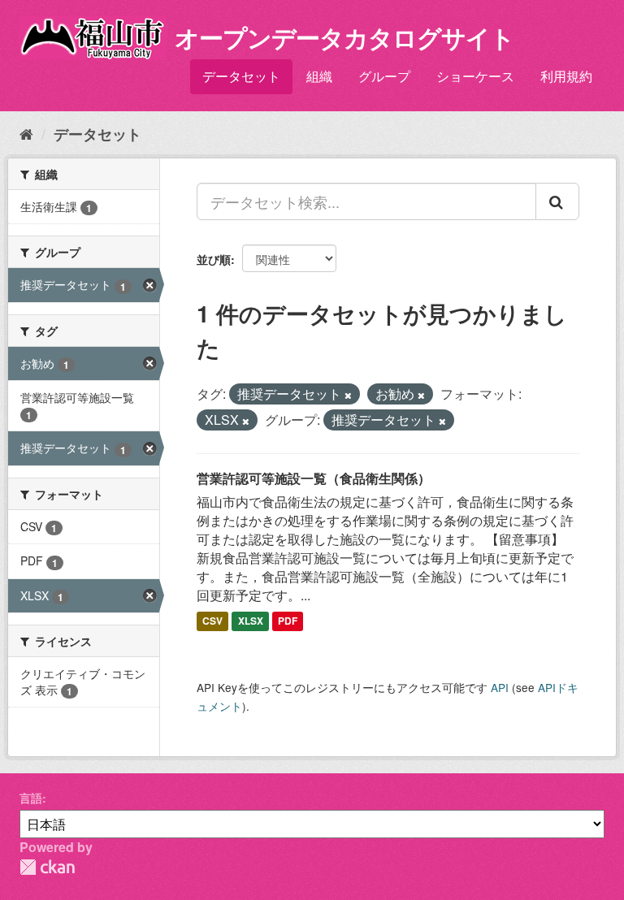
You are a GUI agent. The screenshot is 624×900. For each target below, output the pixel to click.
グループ (384, 76)
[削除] (348, 394)
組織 (319, 76)
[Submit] (557, 201)
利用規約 (566, 76)
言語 (31, 798)
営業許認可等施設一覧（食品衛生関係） (314, 478)
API (500, 687)
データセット (241, 76)
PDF (287, 620)
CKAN (47, 867)
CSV (212, 620)
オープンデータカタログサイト (344, 36)
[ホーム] (26, 133)
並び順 (214, 259)
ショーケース (475, 76)
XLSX (250, 620)
